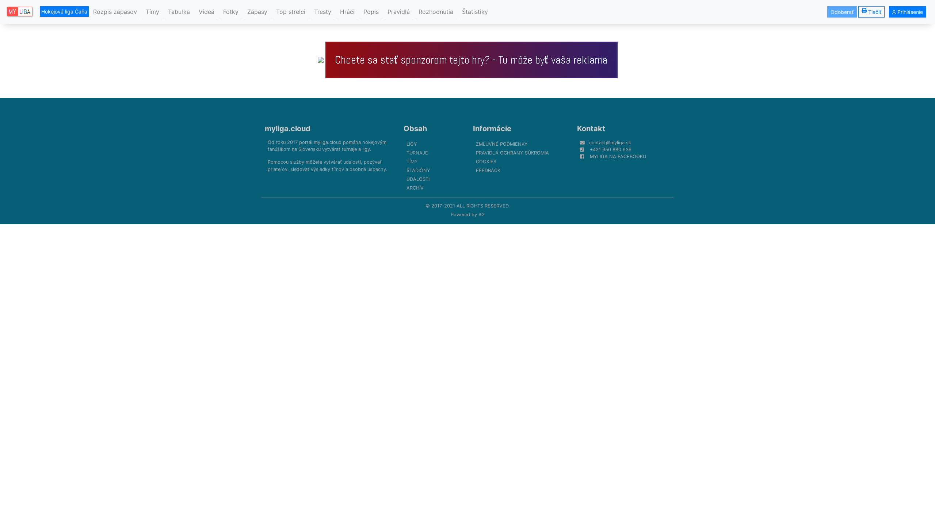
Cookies (486, 161)
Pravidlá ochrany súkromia (512, 153)
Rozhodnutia (436, 11)
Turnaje (417, 153)
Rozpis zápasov (115, 11)
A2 (481, 214)
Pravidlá (399, 11)
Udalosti (418, 179)
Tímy (152, 11)
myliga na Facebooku (618, 156)
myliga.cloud (287, 128)
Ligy (412, 144)
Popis (371, 11)
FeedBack (488, 170)
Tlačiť (874, 12)
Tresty (322, 11)
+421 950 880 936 (610, 149)
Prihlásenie (909, 12)
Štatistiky (475, 11)
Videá (206, 11)
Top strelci (290, 11)
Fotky (230, 11)
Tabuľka (179, 11)
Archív (415, 188)
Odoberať (842, 12)
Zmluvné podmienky (502, 144)
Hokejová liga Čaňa (64, 11)
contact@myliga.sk (610, 142)
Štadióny (418, 170)
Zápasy (257, 11)
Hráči (347, 11)
